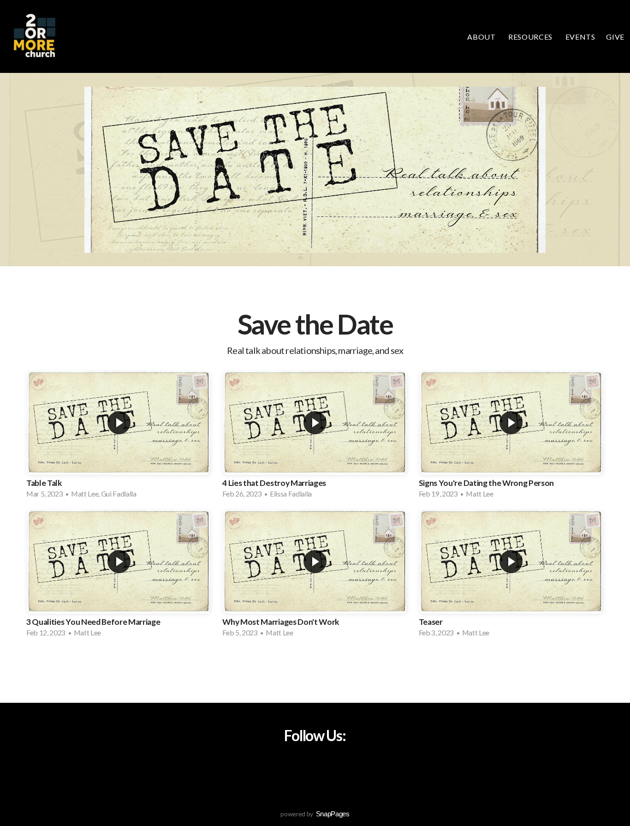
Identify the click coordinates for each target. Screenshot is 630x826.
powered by (314, 814)
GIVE (615, 36)
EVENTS (580, 36)
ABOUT (482, 36)
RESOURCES (531, 36)
